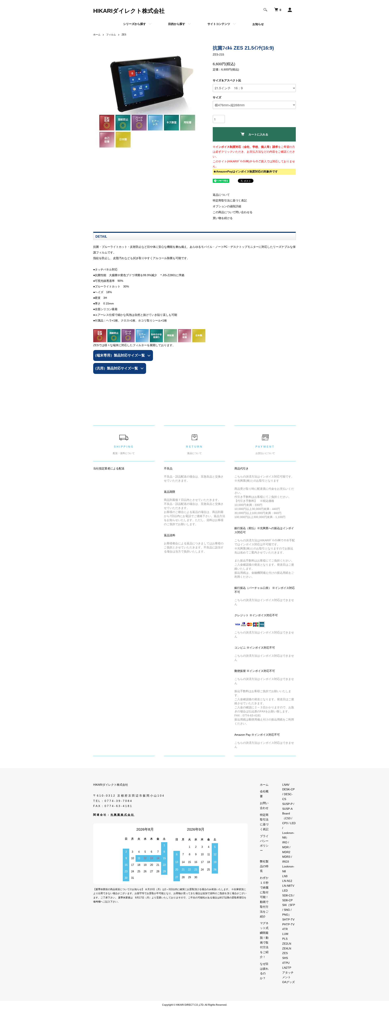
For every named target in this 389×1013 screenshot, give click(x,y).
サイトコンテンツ (218, 24)
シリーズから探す (134, 24)
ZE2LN (286, 943)
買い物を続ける (223, 218)
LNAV (285, 784)
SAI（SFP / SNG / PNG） (288, 909)
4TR (285, 929)
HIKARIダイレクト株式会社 (129, 11)
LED (285, 890)
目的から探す (176, 24)
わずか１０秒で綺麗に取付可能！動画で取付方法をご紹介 (264, 897)
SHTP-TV (288, 919)
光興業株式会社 (122, 814)
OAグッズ (288, 982)
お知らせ (258, 24)
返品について (221, 194)
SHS (285, 958)
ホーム (96, 34)
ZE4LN (286, 948)
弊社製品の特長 (264, 866)
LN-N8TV (288, 885)
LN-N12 (287, 880)
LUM (285, 933)
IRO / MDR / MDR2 (286, 847)
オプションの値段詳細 (227, 206)
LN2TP (286, 967)
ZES (124, 34)
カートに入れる (258, 134)
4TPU (286, 962)
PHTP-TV (288, 924)
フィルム (111, 34)
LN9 (284, 876)
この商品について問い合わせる (232, 212)
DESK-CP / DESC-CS (288, 794)
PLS (284, 938)
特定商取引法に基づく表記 (230, 200)
